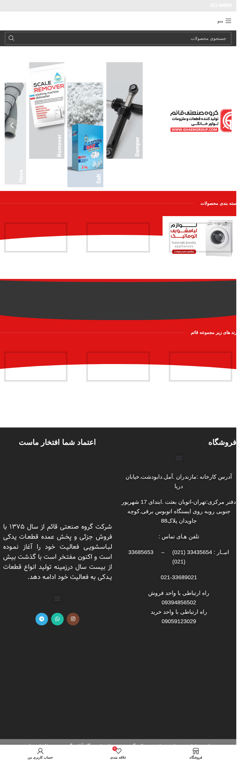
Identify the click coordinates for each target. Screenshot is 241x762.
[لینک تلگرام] (41, 619)
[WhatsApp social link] (57, 619)
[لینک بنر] (201, 237)
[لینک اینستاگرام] (73, 619)
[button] (224, 125)
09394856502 (179, 602)
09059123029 (179, 621)
